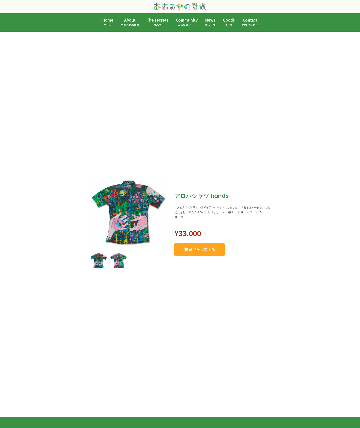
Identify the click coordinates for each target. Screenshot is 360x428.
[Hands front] (99, 261)
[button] (199, 249)
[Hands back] (118, 261)
